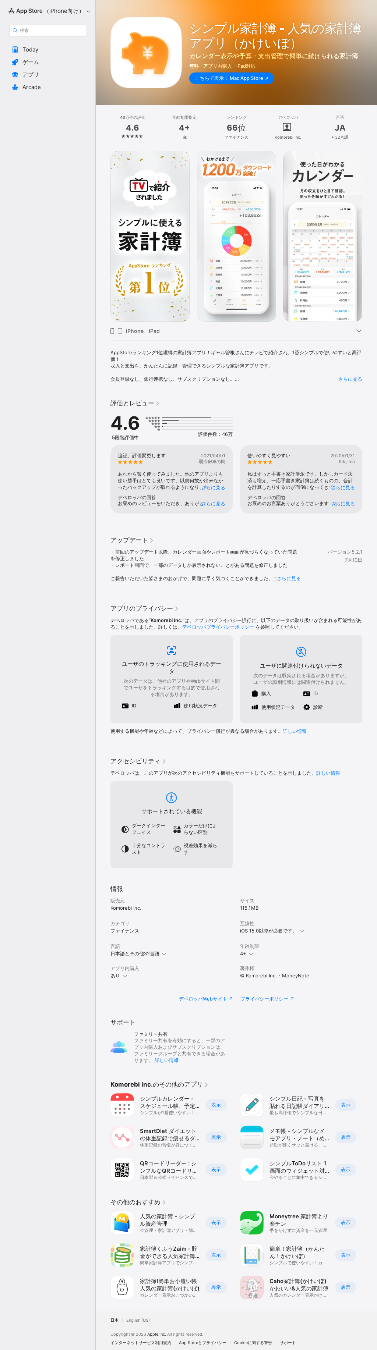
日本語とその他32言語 (134, 953)
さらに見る (350, 379)
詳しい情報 (295, 731)
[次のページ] (369, 127)
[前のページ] (103, 127)
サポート (288, 1343)
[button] (48, 49)
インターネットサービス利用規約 (140, 1343)
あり (115, 975)
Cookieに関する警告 (253, 1343)
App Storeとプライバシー (202, 1343)
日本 (114, 1320)
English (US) (138, 1320)
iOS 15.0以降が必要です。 (268, 931)
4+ (243, 953)
